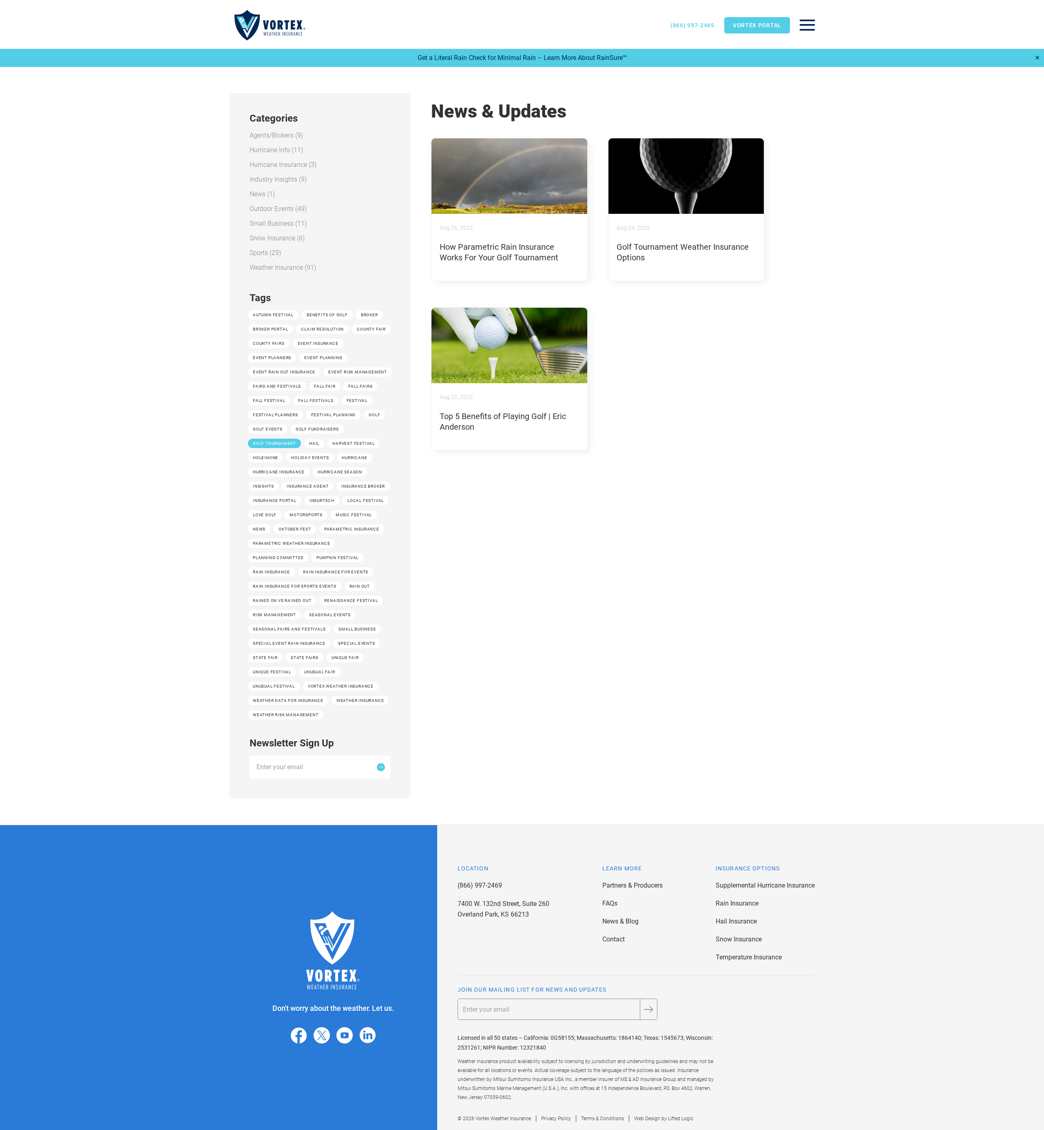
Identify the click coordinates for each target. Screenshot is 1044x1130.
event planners (272, 357)
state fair (265, 657)
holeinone (265, 457)
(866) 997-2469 (692, 25)
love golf (264, 515)
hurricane (354, 457)
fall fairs (360, 386)
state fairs (305, 657)
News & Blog (620, 921)
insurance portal (274, 500)
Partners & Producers (632, 885)
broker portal (270, 329)
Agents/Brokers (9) (276, 135)
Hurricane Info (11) (276, 150)
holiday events (310, 457)
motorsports (306, 515)
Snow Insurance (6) (277, 238)
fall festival (269, 400)
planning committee (278, 557)
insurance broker (363, 486)
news (259, 529)
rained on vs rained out (282, 600)
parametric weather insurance (291, 543)
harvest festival (353, 443)
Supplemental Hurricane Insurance (765, 885)
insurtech (322, 500)
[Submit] (381, 767)
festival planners (275, 415)
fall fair (324, 386)
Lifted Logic (680, 1118)
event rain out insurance (284, 372)
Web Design (647, 1118)
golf (374, 415)
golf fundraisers (317, 429)
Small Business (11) (278, 223)
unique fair (345, 657)
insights (263, 486)
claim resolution (322, 329)
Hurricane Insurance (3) (283, 165)
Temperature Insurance (749, 957)
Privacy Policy (556, 1118)
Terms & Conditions (602, 1118)
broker (369, 315)
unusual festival (274, 686)
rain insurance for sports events (294, 586)
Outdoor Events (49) (278, 209)
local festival (365, 500)
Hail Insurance (736, 921)
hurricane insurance (279, 472)
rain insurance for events (335, 572)
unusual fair (319, 672)
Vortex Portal (757, 25)
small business (357, 629)
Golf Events (268, 429)
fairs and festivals (277, 386)
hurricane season (340, 472)
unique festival (272, 672)
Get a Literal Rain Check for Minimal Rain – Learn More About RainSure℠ (522, 58)
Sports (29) (265, 253)
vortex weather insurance (341, 686)
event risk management (357, 372)
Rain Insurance (737, 903)
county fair (371, 329)
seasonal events (330, 615)
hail (314, 443)
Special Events (356, 643)
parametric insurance (351, 529)
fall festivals (315, 400)
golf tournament (274, 443)
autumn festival (273, 315)
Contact (613, 939)
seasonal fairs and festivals (289, 629)
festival (357, 400)
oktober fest (295, 529)
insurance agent (307, 486)
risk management (274, 615)
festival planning (333, 415)
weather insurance (360, 700)
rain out (359, 586)
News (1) (262, 194)
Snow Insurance (739, 939)
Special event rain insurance (289, 643)
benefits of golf (327, 315)
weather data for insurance (288, 700)
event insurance (318, 343)
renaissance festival (351, 600)
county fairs (269, 343)
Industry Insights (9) (278, 179)
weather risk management (285, 715)
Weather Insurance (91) (283, 267)
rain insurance (271, 572)
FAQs (609, 903)
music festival (354, 515)
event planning (323, 357)
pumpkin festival (337, 557)
